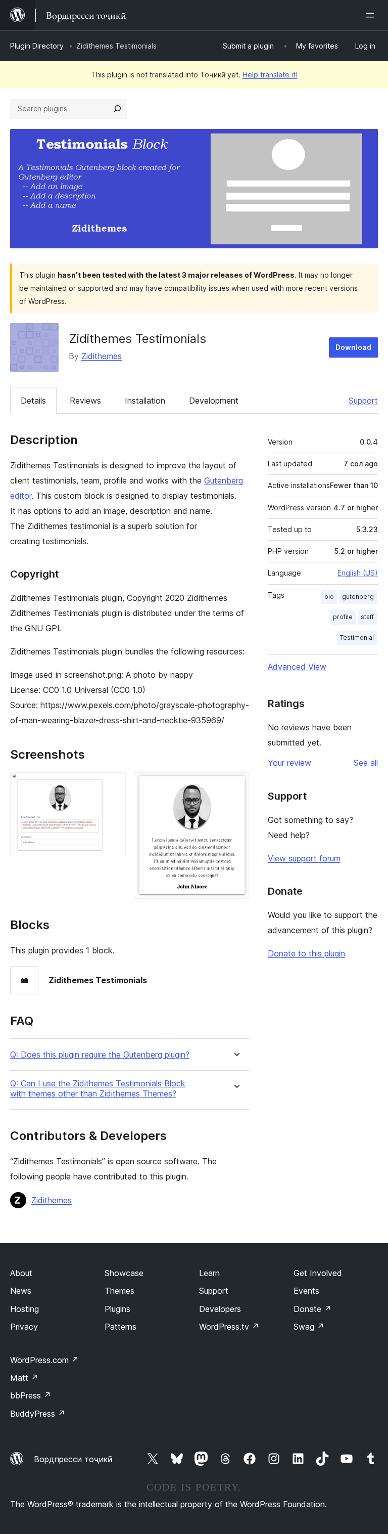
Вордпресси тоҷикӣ (73, 1459)
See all (366, 763)
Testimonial (357, 637)
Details (33, 401)
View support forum (304, 858)
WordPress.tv (229, 1327)
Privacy (24, 1327)
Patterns (120, 1327)
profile (343, 617)
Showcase (124, 1273)
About (21, 1273)
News (20, 1291)
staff (367, 617)
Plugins (117, 1309)
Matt (24, 1378)
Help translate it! (270, 74)
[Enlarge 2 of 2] (235, 786)
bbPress (30, 1395)
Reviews (85, 401)
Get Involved (318, 1273)
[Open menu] (372, 15)
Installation (145, 401)
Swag (309, 1327)
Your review (289, 763)
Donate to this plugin (306, 953)
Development (213, 401)
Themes (119, 1291)
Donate (312, 1309)
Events (306, 1291)
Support (363, 401)
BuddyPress (37, 1414)
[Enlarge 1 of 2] (112, 786)
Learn (209, 1273)
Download (353, 347)
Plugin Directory (37, 45)
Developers (220, 1309)
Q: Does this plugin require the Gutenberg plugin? (99, 1055)
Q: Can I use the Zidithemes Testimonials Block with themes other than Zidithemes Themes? (97, 1088)
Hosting (24, 1309)
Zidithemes (101, 356)
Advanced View (297, 667)
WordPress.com (44, 1360)
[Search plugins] (117, 109)
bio (329, 596)
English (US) (357, 572)
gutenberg (358, 596)
